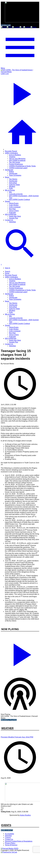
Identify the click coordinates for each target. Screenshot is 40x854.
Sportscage (9, 170)
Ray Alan (12, 209)
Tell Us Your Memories (17, 158)
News (7, 177)
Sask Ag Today (14, 185)
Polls (11, 188)
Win (10, 192)
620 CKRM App (10, 214)
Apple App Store (15, 216)
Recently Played (11, 151)
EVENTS (6, 825)
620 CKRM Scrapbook (17, 160)
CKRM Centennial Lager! (18, 168)
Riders (11, 171)
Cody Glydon (14, 205)
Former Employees (16, 164)
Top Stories (13, 179)
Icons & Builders (15, 155)
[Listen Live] (20, 653)
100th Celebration (11, 153)
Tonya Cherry (14, 211)
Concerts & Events (16, 194)
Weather (12, 186)
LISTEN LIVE (6, 25)
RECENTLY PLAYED (9, 720)
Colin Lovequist (14, 207)
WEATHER (7, 728)
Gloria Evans (13, 203)
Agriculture (13, 183)
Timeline (12, 157)
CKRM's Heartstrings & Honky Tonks (22, 166)
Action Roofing (25, 815)
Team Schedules (15, 175)
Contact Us (9, 220)
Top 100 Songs (14, 162)
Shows (7, 201)
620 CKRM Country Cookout (19, 199)
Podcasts (12, 212)
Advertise (12, 222)
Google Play (13, 218)
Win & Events (10, 190)
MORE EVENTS (7, 830)
